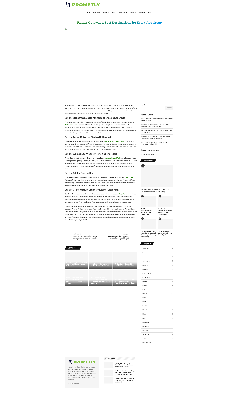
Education (141, 12)
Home (88, 12)
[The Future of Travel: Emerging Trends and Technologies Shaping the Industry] (148, 224)
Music (157, 314)
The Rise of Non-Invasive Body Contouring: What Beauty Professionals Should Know (124, 372)
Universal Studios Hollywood (114, 141)
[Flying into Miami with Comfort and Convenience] (125, 260)
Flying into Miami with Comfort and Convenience (124, 265)
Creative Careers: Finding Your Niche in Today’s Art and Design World (165, 211)
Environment (157, 277)
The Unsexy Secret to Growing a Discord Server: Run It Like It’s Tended (124, 380)
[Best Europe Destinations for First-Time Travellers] (100, 260)
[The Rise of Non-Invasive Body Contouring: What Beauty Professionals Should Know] (108, 373)
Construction (123, 12)
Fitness (157, 285)
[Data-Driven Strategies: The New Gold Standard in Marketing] (157, 176)
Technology (157, 334)
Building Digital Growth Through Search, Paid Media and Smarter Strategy (124, 364)
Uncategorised (157, 342)
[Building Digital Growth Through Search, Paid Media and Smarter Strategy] (108, 365)
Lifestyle (157, 306)
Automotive (96, 12)
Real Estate (157, 326)
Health (157, 298)
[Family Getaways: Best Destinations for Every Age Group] (165, 224)
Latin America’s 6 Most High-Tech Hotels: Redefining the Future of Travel (75, 280)
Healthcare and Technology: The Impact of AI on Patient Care (146, 211)
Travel (157, 338)
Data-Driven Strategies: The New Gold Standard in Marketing (155, 190)
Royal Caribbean (124, 194)
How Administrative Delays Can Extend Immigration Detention (76, 264)
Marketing (157, 310)
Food (157, 289)
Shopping (157, 330)
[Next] (135, 248)
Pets (157, 318)
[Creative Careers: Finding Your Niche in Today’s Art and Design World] (165, 201)
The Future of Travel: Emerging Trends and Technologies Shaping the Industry (100, 280)
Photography (157, 322)
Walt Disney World (71, 125)
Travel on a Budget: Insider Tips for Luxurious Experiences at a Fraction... (125, 281)
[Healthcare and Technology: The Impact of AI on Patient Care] (148, 201)
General (157, 293)
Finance (157, 281)
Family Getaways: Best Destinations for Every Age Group (165, 233)
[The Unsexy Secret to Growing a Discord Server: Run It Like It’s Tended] (108, 380)
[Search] (173, 12)
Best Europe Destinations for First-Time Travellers (100, 265)
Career (114, 12)
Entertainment (157, 273)
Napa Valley (130, 177)
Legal (157, 302)
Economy (133, 12)
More (149, 12)
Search (143, 105)
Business (106, 12)
